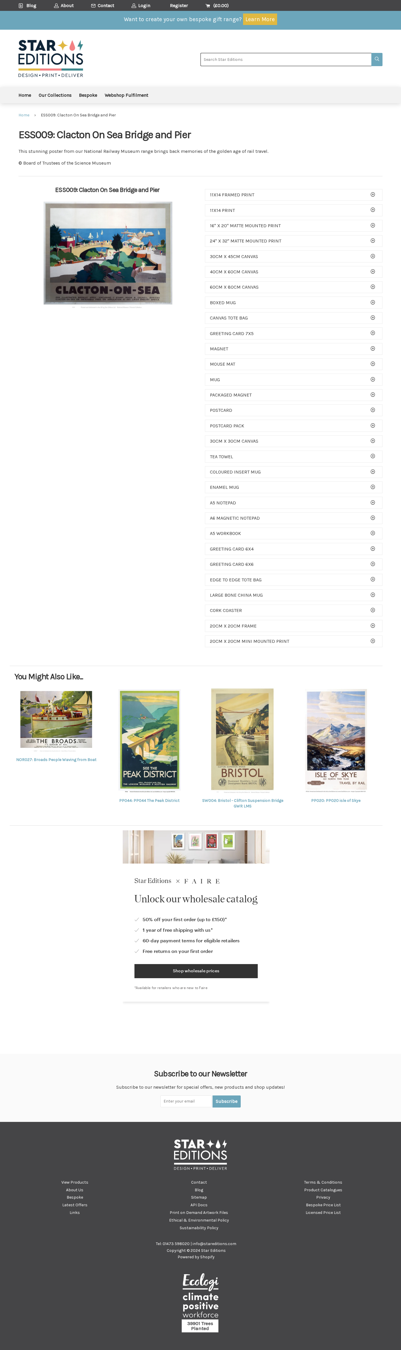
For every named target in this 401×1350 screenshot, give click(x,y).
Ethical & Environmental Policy (199, 1220)
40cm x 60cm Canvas (234, 272)
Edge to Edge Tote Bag (236, 580)
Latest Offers (74, 1204)
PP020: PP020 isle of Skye (335, 800)
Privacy (323, 1197)
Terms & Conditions (323, 1182)
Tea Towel (221, 456)
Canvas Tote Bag (229, 318)
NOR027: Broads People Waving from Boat (56, 759)
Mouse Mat (222, 364)
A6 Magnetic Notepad (235, 518)
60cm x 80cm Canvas (234, 287)
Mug (215, 379)
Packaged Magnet (231, 395)
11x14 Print (222, 210)
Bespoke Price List (323, 1204)
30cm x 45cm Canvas (234, 256)
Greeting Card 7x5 (232, 333)
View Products (74, 1182)
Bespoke (88, 95)
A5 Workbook (225, 533)
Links (75, 1212)
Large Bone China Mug (236, 595)
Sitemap (199, 1197)
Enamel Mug (224, 487)
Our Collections (55, 95)
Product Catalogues (323, 1189)
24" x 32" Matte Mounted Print (245, 241)
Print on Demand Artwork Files (199, 1212)
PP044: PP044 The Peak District (149, 800)
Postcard (221, 410)
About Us (74, 1189)
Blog (199, 1189)
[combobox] (286, 59)
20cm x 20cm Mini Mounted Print (249, 641)
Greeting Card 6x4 (232, 549)
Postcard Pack (227, 426)
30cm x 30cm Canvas (234, 441)
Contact (199, 1182)
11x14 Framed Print (232, 195)
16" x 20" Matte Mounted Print (245, 225)
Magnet (219, 349)
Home (24, 95)
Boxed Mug (223, 302)
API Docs (199, 1204)
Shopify (207, 1256)
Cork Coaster (226, 610)
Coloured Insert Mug (235, 472)
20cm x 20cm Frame (233, 626)
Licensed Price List (323, 1212)
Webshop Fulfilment (126, 95)
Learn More (260, 19)
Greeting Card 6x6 (232, 564)
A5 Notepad (223, 503)
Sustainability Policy (199, 1227)
